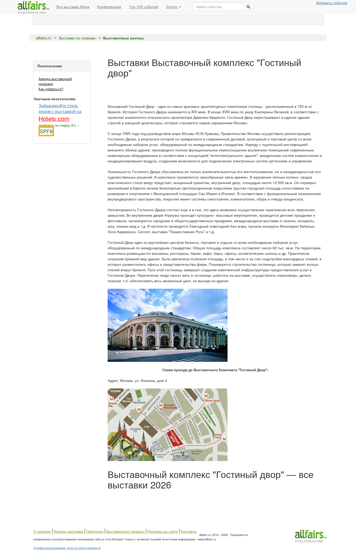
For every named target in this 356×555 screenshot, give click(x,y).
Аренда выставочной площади (55, 81)
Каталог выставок (68, 531)
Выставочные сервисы (125, 531)
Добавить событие (331, 2)
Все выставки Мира (72, 6)
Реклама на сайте (163, 531)
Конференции (109, 6)
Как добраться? (51, 88)
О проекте (42, 531)
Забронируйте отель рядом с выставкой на (60, 112)
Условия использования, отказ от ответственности (67, 548)
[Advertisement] (202, 501)
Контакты (189, 531)
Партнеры (94, 531)
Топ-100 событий (143, 6)
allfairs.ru (43, 37)
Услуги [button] (172, 6)
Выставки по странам (77, 37)
